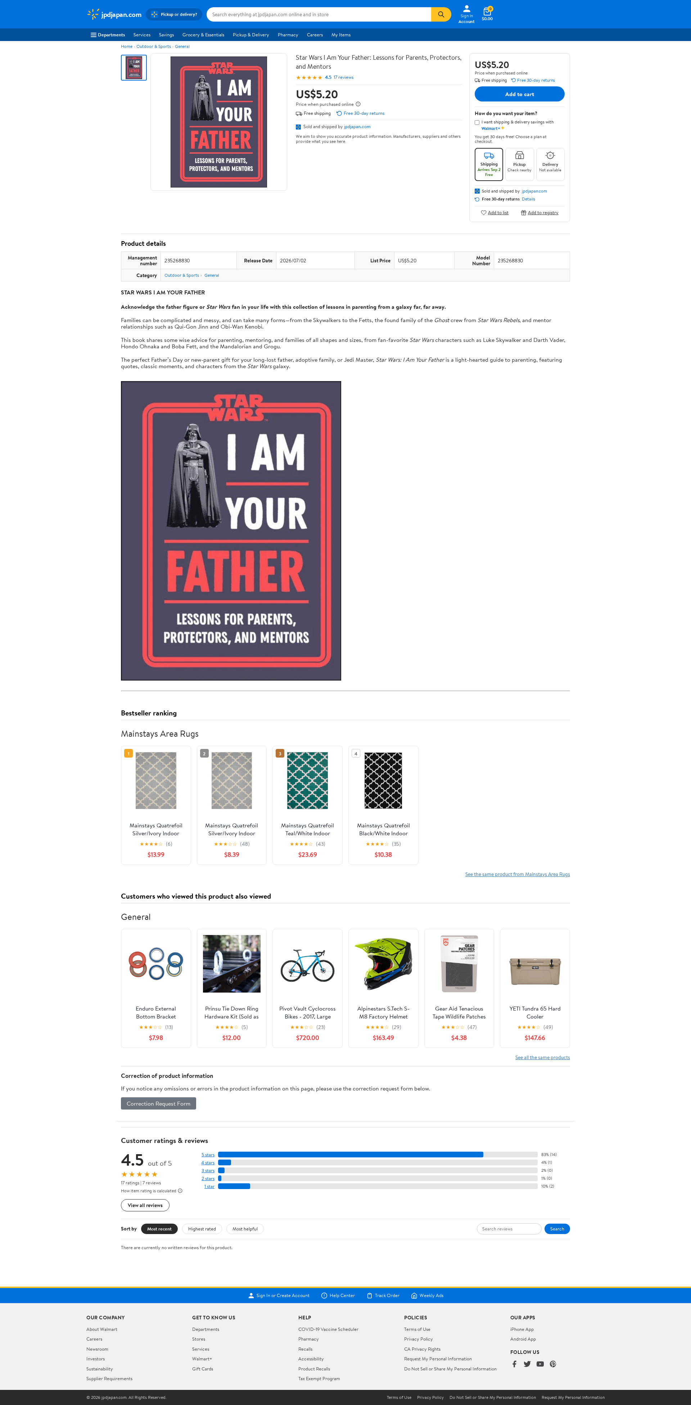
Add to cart (519, 94)
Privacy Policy (418, 1339)
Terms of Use (417, 1329)
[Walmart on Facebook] (514, 1364)
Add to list (498, 212)
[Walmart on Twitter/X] (527, 1364)
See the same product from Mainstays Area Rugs (517, 874)
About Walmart (101, 1329)
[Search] (441, 14)
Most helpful (245, 1228)
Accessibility (311, 1358)
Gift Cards (202, 1368)
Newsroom (97, 1349)
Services (142, 34)
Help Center (342, 1295)
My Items (341, 34)
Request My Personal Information (438, 1358)
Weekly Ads (431, 1295)
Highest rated (202, 1228)
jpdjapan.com (357, 126)
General (182, 46)
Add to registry (543, 212)
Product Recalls (314, 1368)
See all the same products (542, 1057)
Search (557, 1228)
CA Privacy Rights (422, 1349)
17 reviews (343, 77)
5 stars (208, 1154)
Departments (111, 34)
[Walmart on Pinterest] (553, 1364)
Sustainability (99, 1368)
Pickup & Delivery (251, 34)
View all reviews (145, 1205)
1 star (209, 1186)
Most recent (159, 1228)
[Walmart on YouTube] (540, 1364)
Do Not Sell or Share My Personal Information (450, 1368)
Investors (95, 1358)
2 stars (208, 1178)
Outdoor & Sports (153, 46)
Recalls (305, 1349)
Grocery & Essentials (203, 34)
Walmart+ (202, 1358)
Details (528, 199)
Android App (523, 1339)
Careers (315, 34)
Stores (198, 1339)
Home (126, 46)
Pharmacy (288, 34)
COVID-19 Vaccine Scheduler (328, 1329)
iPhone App (522, 1329)
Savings (166, 34)
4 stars (207, 1162)
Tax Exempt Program (319, 1378)
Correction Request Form (158, 1103)
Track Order (387, 1295)
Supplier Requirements (109, 1378)
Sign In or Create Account (283, 1295)
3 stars (208, 1170)
